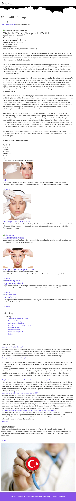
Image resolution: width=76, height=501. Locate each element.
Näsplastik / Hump (14, 321)
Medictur (8, 3)
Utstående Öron (10, 297)
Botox (5, 180)
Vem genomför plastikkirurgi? (12, 347)
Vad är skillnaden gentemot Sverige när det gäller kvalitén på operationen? (29, 410)
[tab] (38, 347)
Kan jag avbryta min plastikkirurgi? (14, 358)
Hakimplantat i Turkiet (13, 237)
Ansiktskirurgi (10, 24)
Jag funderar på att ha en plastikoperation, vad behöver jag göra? (26, 380)
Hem (2, 24)
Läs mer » (6, 189)
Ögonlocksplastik (14, 327)
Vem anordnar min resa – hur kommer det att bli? (20, 393)
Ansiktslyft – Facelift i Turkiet (16, 221)
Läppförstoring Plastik (13, 283)
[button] (38, 145)
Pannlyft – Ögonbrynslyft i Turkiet (18, 269)
